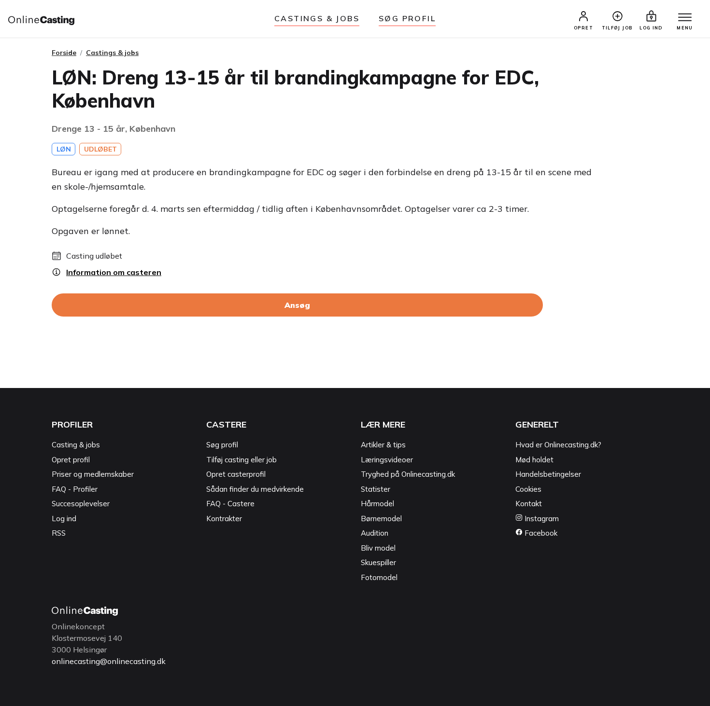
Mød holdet (534, 459)
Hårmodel (377, 503)
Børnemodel (381, 518)
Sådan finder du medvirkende (255, 489)
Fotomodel (379, 577)
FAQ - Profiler (75, 489)
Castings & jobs (316, 18)
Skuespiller (378, 562)
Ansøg (297, 305)
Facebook (540, 533)
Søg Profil (407, 18)
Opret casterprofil (236, 474)
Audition (374, 533)
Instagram (541, 518)
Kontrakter (224, 518)
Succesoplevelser (81, 503)
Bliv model (378, 548)
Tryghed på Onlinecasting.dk (408, 474)
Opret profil (71, 459)
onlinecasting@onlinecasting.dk (109, 661)
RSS (59, 533)
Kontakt (528, 503)
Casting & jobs (76, 444)
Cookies (528, 489)
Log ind (64, 518)
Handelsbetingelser (548, 474)
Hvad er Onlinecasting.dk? (558, 444)
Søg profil (222, 444)
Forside (64, 52)
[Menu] (685, 18)
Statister (375, 489)
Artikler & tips (383, 444)
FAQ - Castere (230, 503)
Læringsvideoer (387, 459)
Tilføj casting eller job (241, 459)
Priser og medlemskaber (93, 474)
